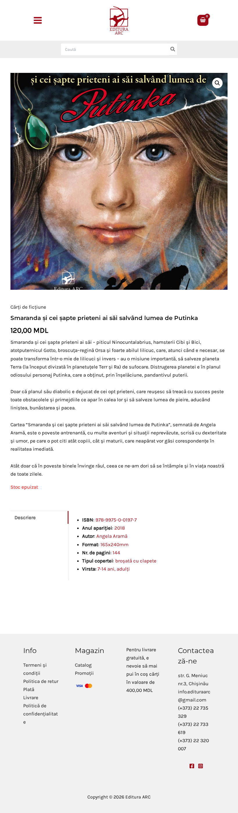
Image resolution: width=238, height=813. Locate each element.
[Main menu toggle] (38, 20)
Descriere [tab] (25, 517)
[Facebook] (191, 766)
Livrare (30, 697)
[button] (217, 83)
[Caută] (173, 49)
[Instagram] (200, 766)
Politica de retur (40, 681)
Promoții (84, 673)
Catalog (83, 665)
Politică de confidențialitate (40, 714)
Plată (28, 689)
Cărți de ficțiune (28, 307)
